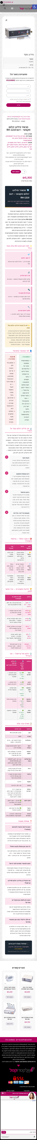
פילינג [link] (21, 147)
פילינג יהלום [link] (15, 147)
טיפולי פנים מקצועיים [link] (14, 142)
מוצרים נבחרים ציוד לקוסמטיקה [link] (15, 136)
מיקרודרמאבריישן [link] (12, 145)
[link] (34, 6)
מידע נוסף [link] (10, 1024)
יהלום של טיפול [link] (23, 145)
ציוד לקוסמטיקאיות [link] (17, 117)
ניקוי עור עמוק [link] (28, 147)
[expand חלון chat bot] (5, 1093)
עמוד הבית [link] (27, 117)
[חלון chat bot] (18, 1115)
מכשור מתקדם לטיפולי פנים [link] (23, 138)
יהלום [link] (30, 145)
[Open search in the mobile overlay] (5, 8)
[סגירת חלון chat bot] (2, 1093)
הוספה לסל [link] (27, 997)
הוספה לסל (15, 172)
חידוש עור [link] (24, 142)
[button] (12, 8)
